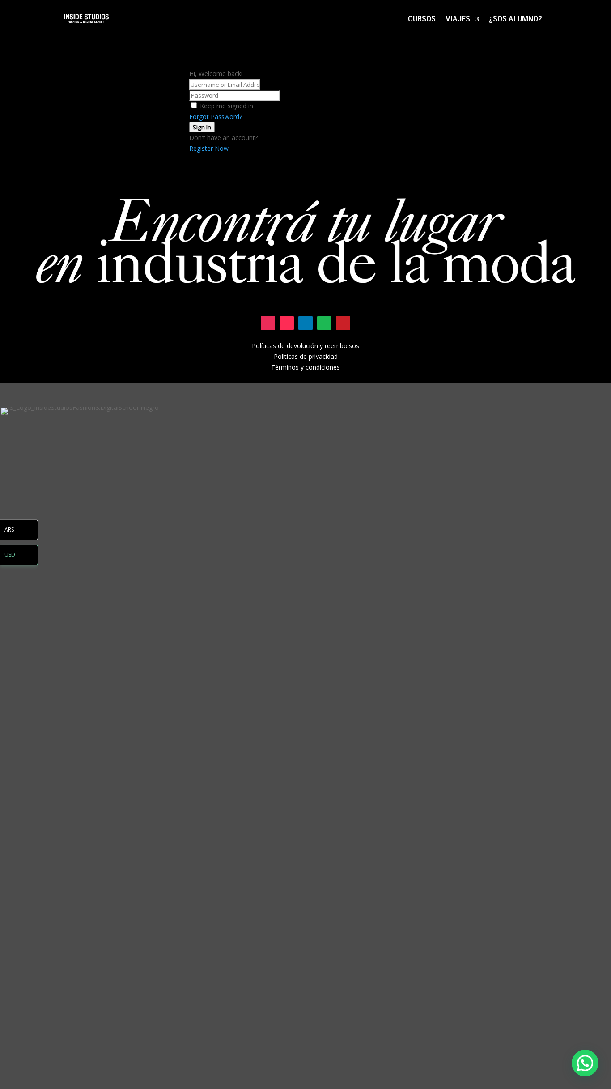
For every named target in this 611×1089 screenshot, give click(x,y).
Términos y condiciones (305, 367)
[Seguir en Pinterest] (343, 323)
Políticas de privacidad (306, 356)
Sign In (202, 127)
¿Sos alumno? (515, 18)
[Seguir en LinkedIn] (305, 323)
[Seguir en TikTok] (287, 323)
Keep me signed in (226, 106)
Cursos (422, 18)
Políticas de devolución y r (289, 345)
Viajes (458, 18)
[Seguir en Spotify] (324, 323)
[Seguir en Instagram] (268, 323)
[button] (585, 1063)
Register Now (209, 148)
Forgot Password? (215, 116)
